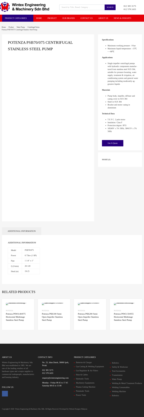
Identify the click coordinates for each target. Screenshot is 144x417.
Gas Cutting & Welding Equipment (90, 366)
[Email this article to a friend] (121, 161)
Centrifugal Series (34, 27)
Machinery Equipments (85, 383)
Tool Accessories (118, 371)
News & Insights (122, 18)
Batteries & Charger (84, 362)
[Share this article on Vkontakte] (116, 161)
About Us (103, 18)
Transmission (117, 375)
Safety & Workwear (120, 367)
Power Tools (81, 395)
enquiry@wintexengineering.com (55, 378)
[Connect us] (5, 393)
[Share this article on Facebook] (116, 157)
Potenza (9, 310)
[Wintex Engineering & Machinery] (24, 11)
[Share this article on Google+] (126, 157)
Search (110, 7)
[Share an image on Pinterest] (131, 157)
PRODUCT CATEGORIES (16, 18)
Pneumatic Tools (82, 391)
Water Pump (21, 27)
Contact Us (86, 18)
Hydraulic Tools (82, 379)
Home (39, 18)
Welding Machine (119, 391)
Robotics (115, 363)
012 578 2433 (130, 9)
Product (52, 18)
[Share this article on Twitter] (121, 157)
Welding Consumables (121, 387)
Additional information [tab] (22, 231)
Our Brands (68, 18)
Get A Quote (113, 143)
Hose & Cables (82, 375)
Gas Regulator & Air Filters (87, 371)
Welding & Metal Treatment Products (127, 383)
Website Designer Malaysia (78, 409)
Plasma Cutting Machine (85, 387)
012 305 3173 (130, 6)
